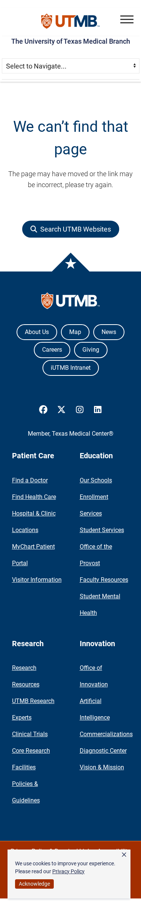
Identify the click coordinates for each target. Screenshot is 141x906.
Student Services (102, 530)
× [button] (124, 855)
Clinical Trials (30, 734)
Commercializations (106, 734)
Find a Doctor (30, 480)
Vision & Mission (102, 767)
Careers (52, 349)
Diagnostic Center (103, 750)
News (109, 332)
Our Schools (96, 480)
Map (75, 332)
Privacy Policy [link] (68, 871)
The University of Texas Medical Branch (70, 41)
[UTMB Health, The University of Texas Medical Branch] (70, 302)
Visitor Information (37, 579)
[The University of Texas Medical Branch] (70, 21)
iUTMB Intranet (71, 367)
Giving (90, 349)
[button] (126, 19)
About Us (37, 332)
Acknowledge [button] (34, 884)
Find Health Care (34, 496)
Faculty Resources (104, 579)
